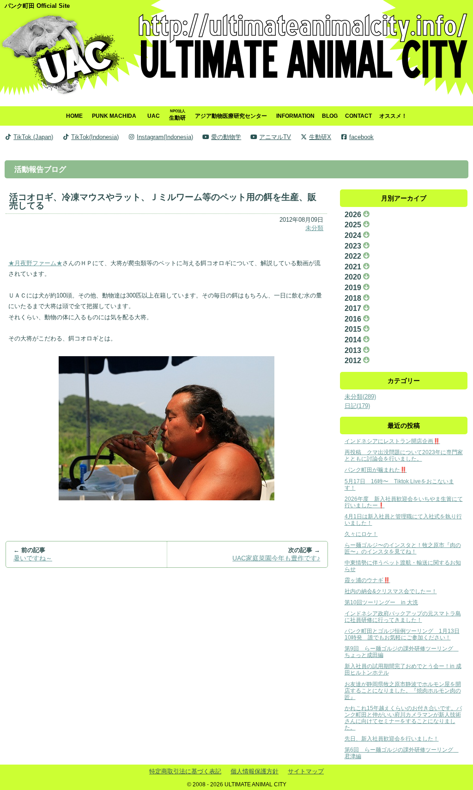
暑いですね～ (32, 558)
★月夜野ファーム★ (35, 263)
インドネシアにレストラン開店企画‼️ (392, 441)
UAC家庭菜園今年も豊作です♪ (276, 558)
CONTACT (358, 116)
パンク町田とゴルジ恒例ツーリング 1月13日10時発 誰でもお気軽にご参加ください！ (402, 634)
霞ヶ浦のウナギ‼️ (367, 580)
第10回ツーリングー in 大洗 (381, 602)
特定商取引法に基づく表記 (185, 771)
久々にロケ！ (361, 534)
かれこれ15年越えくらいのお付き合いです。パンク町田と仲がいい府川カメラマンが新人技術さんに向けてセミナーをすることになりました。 (403, 717)
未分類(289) (360, 396)
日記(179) (357, 405)
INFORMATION (295, 116)
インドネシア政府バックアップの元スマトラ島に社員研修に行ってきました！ (403, 616)
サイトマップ (306, 771)
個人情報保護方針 (254, 771)
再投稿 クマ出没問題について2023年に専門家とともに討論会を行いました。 (404, 455)
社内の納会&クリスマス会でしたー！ (391, 591)
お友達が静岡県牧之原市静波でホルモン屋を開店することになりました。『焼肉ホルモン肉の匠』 (403, 690)
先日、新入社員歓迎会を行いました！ (392, 738)
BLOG (330, 116)
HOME (74, 116)
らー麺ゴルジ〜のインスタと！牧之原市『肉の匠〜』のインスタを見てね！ (403, 548)
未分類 (314, 228)
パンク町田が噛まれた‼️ (376, 470)
